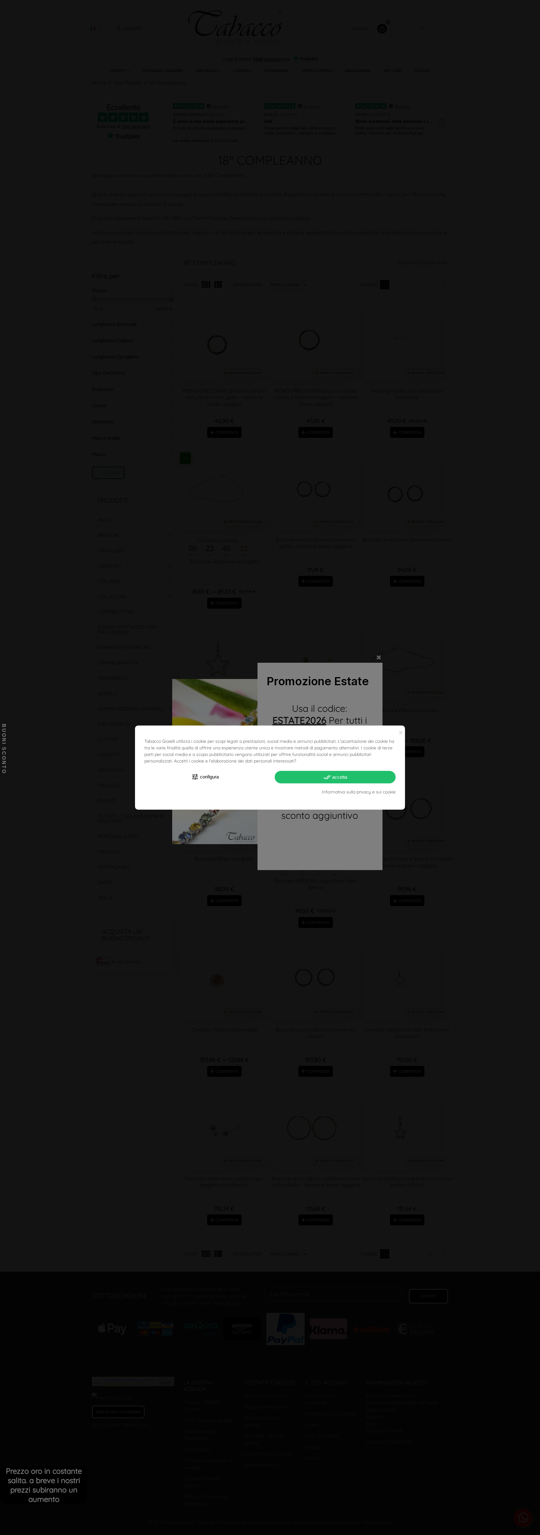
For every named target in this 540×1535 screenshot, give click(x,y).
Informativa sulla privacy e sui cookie (359, 792)
